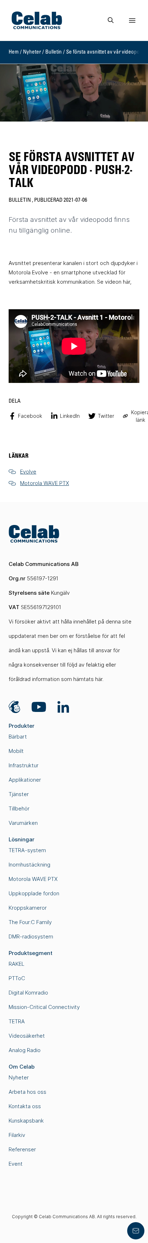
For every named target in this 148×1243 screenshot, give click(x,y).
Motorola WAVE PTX (33, 879)
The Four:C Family (30, 922)
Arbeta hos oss (27, 1091)
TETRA (17, 1021)
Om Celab (21, 1066)
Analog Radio (25, 1050)
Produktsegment (30, 953)
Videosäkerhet (27, 1035)
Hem (14, 52)
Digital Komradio (28, 992)
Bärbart (18, 736)
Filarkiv (17, 1135)
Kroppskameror (28, 907)
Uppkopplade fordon (34, 893)
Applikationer (25, 779)
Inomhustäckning (29, 864)
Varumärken (23, 822)
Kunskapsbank (26, 1120)
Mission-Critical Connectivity (44, 1007)
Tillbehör (19, 808)
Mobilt (16, 751)
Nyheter (32, 52)
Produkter (21, 725)
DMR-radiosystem (31, 936)
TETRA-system (27, 850)
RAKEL (16, 963)
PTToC (17, 978)
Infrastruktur (23, 765)
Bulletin (53, 52)
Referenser (22, 1149)
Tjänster (19, 794)
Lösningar (21, 839)
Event (16, 1163)
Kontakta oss (25, 1106)
